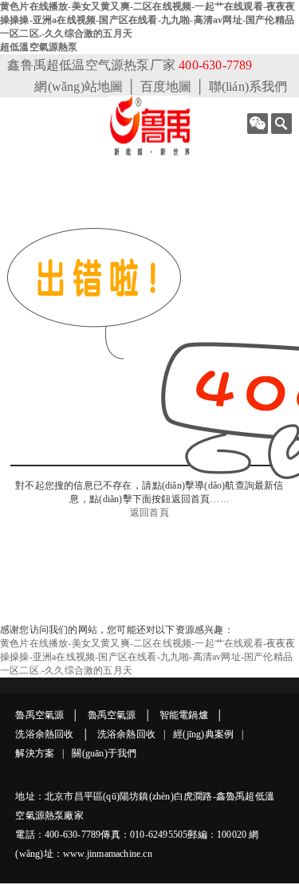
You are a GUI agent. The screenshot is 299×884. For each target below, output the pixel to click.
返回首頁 (149, 512)
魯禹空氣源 (39, 715)
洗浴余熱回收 (44, 734)
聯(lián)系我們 (248, 86)
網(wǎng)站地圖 (78, 86)
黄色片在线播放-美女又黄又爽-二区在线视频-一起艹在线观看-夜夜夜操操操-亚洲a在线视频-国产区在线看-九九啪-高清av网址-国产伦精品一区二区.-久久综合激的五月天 (148, 20)
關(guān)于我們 (104, 753)
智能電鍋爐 (183, 715)
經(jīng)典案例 (203, 734)
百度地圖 (166, 86)
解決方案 (34, 753)
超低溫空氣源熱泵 (39, 47)
